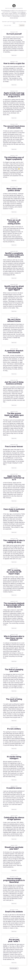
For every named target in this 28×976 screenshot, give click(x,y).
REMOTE (23, 15)
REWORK (23, 13)
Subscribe (22, 25)
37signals (14, 12)
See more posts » (14, 968)
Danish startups (14, 17)
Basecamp (7, 10)
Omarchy (15, 13)
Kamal (10, 13)
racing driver (16, 16)
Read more (14, 44)
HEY (13, 10)
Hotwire (6, 13)
